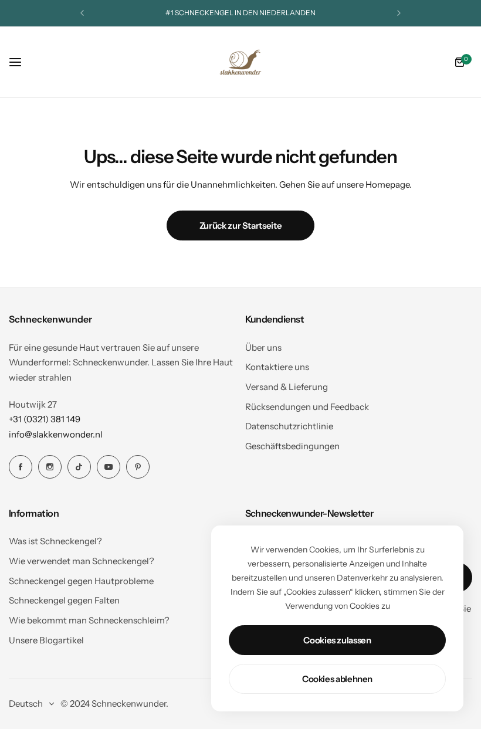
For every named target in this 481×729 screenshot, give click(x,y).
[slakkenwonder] (240, 62)
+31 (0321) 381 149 (44, 419)
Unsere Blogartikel (46, 640)
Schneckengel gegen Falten (64, 600)
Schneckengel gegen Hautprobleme (81, 580)
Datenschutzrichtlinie (289, 426)
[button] (82, 13)
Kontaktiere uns (277, 366)
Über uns (263, 347)
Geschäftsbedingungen (292, 446)
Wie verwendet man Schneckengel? (81, 561)
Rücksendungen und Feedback (307, 406)
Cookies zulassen (337, 640)
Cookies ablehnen (337, 678)
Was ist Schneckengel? (55, 541)
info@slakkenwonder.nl (56, 434)
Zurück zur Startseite (240, 225)
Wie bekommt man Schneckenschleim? (89, 620)
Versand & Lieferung (286, 386)
